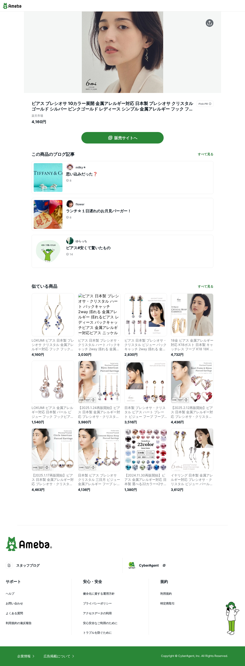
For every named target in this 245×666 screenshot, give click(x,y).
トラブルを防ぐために (97, 632)
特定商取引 (167, 603)
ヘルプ (10, 593)
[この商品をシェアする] (209, 23)
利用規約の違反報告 (19, 623)
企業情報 (24, 656)
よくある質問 (14, 613)
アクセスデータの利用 (97, 613)
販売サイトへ (125, 137)
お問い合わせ (14, 603)
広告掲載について (57, 656)
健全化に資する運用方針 (99, 593)
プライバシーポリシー (97, 603)
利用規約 (166, 593)
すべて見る (205, 154)
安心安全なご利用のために (100, 623)
